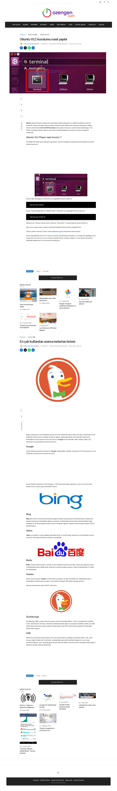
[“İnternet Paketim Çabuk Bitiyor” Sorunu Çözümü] (28, 729)
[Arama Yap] (100, 2)
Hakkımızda (68, 780)
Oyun (70, 24)
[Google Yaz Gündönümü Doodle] (47, 697)
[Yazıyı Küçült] (21, 110)
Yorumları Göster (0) (57, 277)
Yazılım (101, 24)
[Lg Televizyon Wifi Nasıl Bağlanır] (47, 318)
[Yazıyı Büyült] (21, 104)
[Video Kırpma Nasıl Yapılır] (28, 295)
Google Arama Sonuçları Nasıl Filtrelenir (64, 707)
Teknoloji (92, 24)
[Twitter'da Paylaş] (25, 47)
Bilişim (25, 24)
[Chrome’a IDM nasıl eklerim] (87, 292)
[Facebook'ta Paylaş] (21, 47)
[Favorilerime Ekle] (21, 99)
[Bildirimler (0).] (108, 2)
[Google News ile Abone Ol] (21, 126)
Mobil (52, 24)
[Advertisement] (61, 108)
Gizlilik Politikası (45, 780)
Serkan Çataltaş (28, 44)
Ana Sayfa (16, 24)
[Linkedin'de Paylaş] (33, 47)
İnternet (43, 24)
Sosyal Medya (80, 24)
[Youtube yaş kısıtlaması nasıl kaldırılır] (28, 316)
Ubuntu (38, 271)
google (44, 675)
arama (38, 675)
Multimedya (61, 24)
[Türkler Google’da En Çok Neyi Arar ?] (47, 718)
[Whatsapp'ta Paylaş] (29, 47)
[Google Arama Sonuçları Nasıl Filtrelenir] (67, 696)
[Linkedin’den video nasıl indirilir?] (87, 696)
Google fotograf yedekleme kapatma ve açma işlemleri (67, 306)
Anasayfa (36, 780)
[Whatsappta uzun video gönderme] (47, 291)
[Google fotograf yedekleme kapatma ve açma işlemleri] (67, 293)
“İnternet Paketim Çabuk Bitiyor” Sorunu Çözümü (27, 751)
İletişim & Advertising (57, 780)
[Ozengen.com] (58, 13)
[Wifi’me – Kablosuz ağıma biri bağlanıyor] (28, 697)
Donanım (34, 24)
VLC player (45, 271)
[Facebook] (104, 2)
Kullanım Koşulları (78, 780)
